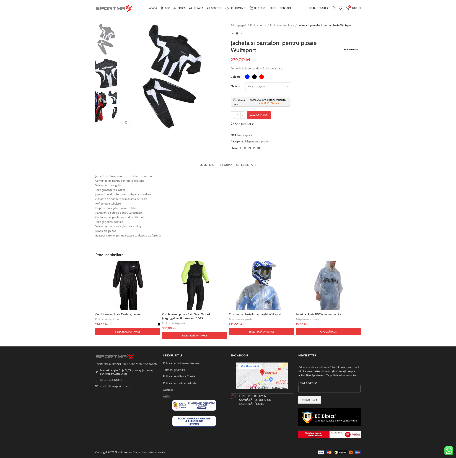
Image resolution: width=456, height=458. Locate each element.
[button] (328, 331)
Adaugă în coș (259, 115)
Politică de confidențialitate (180, 383)
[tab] (207, 163)
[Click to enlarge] (125, 122)
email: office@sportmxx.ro (114, 386)
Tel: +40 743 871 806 (111, 380)
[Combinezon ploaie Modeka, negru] (127, 285)
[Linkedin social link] (254, 148)
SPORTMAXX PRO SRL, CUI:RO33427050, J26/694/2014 (127, 364)
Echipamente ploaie (282, 25)
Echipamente (258, 25)
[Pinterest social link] (249, 148)
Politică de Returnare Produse (181, 363)
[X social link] (245, 148)
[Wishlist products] (340, 8)
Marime (235, 86)
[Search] (333, 8)
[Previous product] (233, 33)
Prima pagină (238, 25)
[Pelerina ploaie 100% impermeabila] (328, 285)
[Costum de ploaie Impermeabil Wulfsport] (261, 285)
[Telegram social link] (258, 148)
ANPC (166, 396)
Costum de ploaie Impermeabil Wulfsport (255, 314)
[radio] (247, 76)
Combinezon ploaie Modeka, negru (117, 314)
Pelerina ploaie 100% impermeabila (318, 314)
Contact (168, 389)
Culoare (235, 76)
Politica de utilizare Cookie (179, 376)
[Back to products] (237, 33)
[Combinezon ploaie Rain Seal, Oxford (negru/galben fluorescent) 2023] (194, 285)
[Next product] (241, 33)
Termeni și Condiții (174, 369)
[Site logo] (114, 7)
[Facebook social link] (241, 148)
